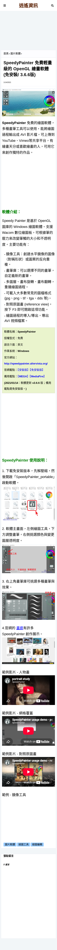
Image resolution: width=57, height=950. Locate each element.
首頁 (6, 53)
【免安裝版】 (37, 369)
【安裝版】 (24, 369)
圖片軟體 (15, 53)
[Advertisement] (28, 31)
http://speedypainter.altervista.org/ (26, 363)
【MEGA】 (24, 376)
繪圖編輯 (37, 844)
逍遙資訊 (28, 5)
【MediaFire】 (38, 376)
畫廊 (19, 628)
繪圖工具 (24, 844)
